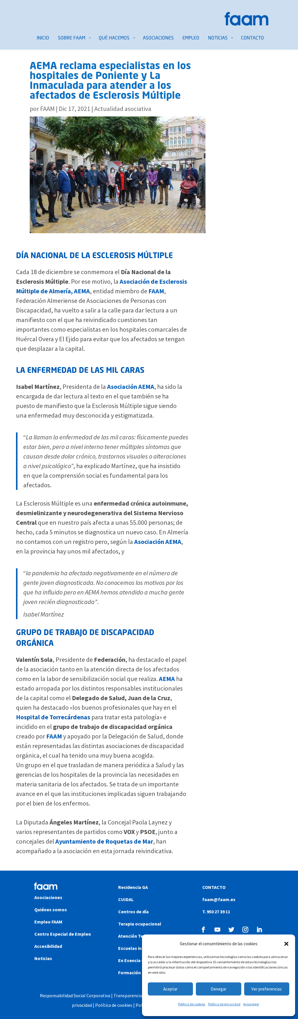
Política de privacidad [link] (224, 1004)
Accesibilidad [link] (48, 946)
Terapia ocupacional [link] (139, 924)
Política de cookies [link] (191, 1004)
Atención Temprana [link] (138, 936)
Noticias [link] (43, 958)
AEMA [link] (167, 679)
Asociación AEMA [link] (130, 386)
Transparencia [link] (127, 995)
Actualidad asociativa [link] (122, 109)
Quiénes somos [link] (50, 909)
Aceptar (170, 989)
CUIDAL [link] (126, 899)
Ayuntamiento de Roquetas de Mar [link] (104, 841)
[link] (246, 23)
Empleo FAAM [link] (48, 922)
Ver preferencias (266, 989)
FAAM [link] (47, 109)
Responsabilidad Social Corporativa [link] (75, 995)
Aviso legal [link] (251, 1004)
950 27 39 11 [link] (218, 911)
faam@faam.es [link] (218, 899)
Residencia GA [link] (133, 887)
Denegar (218, 989)
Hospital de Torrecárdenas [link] (53, 717)
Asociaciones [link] (48, 897)
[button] (286, 944)
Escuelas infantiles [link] (138, 948)
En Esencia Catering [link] (139, 960)
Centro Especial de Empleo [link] (62, 934)
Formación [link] (129, 972)
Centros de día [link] (133, 911)
